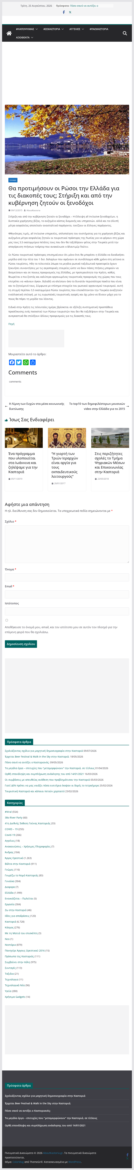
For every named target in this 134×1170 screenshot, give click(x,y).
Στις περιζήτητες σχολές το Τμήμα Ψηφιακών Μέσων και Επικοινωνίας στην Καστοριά (110, 462)
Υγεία (8, 991)
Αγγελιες (74, 29)
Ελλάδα (13, 180)
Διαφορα (10, 887)
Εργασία (9, 904)
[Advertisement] (67, 78)
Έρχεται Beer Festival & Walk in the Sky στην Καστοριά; (37, 756)
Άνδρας (9, 852)
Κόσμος (9, 927)
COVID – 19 (11, 829)
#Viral (8, 811)
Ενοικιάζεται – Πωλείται (19, 898)
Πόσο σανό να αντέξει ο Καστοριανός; (84, 7)
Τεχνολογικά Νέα (15, 985)
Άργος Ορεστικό (14, 858)
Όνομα (10, 569)
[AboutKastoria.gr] (9, 33)
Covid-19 (10, 835)
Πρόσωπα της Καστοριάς (19, 956)
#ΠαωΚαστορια (99, 29)
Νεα (7, 939)
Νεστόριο (10, 944)
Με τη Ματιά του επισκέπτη (21, 933)
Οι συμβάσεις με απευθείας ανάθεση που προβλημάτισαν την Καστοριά (47, 779)
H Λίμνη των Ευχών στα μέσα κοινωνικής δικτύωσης (36, 406)
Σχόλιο (10, 521)
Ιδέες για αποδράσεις (17, 915)
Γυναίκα (9, 881)
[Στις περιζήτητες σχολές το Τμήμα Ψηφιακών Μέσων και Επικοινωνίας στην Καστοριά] (110, 430)
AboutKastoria (33, 210)
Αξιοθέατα (22, 37)
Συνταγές (10, 968)
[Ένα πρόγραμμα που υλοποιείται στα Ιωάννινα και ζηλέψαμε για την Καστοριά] (24, 430)
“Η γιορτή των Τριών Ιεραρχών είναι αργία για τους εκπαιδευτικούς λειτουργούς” (64, 465)
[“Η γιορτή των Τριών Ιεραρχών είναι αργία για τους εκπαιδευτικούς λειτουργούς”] (67, 430)
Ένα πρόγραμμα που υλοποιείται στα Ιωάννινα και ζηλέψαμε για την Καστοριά (23, 462)
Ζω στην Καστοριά (16, 910)
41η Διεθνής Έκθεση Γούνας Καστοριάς (27, 823)
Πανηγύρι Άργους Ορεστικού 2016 (25, 950)
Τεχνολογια (11, 979)
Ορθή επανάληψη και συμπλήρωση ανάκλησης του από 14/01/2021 (44, 774)
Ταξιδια (9, 973)
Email (9, 586)
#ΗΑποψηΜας (25, 29)
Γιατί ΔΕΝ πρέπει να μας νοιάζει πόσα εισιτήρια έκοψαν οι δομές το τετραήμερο (52, 785)
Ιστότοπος (12, 603)
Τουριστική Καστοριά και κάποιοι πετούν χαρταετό (35, 791)
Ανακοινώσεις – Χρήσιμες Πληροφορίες (28, 846)
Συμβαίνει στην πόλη (17, 962)
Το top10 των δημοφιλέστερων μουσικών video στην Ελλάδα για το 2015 (97, 406)
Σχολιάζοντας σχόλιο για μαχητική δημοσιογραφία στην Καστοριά (44, 750)
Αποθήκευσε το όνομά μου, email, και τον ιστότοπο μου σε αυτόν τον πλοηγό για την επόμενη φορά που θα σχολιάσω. (61, 629)
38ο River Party (13, 817)
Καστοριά (10, 921)
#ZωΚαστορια (51, 29)
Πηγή (11, 324)
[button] (36, 29)
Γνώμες (9, 869)
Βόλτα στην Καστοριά (17, 863)
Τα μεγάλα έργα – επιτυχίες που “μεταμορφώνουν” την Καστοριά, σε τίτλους (50, 768)
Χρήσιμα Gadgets (15, 996)
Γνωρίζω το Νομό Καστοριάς (21, 875)
